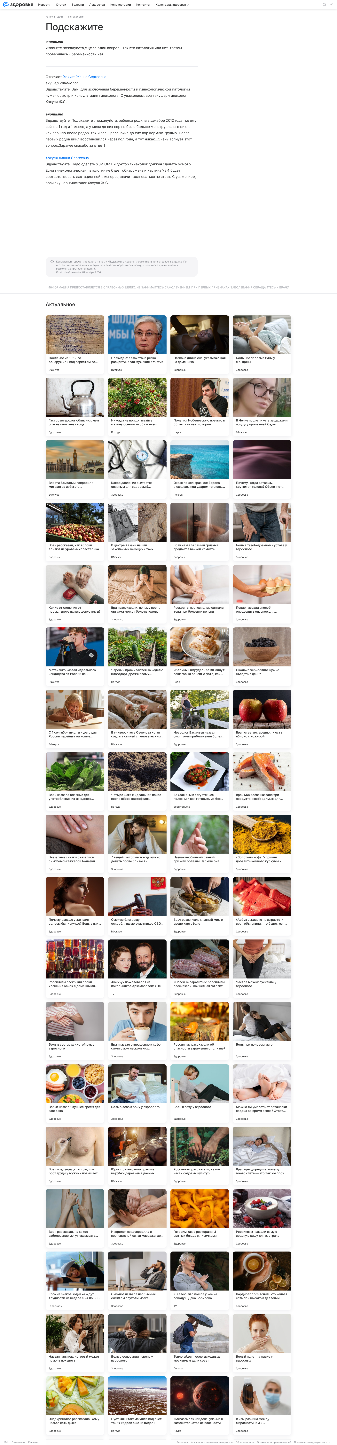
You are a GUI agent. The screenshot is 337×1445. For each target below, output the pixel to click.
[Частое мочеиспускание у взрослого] (262, 968)
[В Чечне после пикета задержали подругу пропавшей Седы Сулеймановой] (262, 407)
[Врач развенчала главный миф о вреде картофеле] (199, 906)
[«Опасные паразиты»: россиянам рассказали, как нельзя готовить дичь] (199, 968)
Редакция (182, 1442)
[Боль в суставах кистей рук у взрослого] (75, 1031)
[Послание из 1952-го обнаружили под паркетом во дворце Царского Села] (75, 344)
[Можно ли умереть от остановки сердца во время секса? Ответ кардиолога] (262, 1093)
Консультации (54, 16)
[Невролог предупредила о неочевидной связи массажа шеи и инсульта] (137, 1218)
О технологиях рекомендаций (274, 1442)
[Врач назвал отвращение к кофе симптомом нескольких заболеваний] (137, 1031)
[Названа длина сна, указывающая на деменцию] (199, 344)
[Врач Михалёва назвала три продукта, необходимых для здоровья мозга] (262, 781)
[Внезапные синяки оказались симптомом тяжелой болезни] (75, 844)
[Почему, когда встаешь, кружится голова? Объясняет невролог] (262, 469)
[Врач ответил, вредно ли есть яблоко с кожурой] (262, 719)
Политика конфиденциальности (312, 1442)
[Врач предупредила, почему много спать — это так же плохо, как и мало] (262, 1156)
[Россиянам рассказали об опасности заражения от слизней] (199, 1031)
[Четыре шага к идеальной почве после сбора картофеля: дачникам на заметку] (137, 781)
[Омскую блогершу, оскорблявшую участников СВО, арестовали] (137, 906)
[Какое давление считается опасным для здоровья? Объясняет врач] (137, 469)
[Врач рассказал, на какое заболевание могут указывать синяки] (75, 1218)
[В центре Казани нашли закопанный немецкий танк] (137, 532)
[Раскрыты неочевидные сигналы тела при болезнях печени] (199, 594)
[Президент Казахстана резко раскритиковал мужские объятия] (137, 344)
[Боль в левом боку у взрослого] (137, 1093)
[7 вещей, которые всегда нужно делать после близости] (137, 844)
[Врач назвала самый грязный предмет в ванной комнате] (199, 532)
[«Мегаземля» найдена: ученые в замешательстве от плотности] (199, 1405)
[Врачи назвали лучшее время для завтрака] (75, 1093)
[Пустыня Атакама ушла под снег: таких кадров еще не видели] (137, 1405)
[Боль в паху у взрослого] (199, 1093)
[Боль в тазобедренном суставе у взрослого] (262, 532)
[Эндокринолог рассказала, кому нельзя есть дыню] (75, 1405)
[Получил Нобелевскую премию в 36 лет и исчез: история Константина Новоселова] (199, 407)
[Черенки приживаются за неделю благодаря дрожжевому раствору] (137, 656)
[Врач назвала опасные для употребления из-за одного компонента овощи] (75, 781)
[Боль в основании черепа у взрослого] (137, 1343)
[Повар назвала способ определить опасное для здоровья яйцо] (262, 594)
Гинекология (76, 16)
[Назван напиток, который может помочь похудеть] (75, 1343)
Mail (6, 1442)
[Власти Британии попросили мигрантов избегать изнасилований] (75, 469)
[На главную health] (21, 4)
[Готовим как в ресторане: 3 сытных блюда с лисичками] (199, 1218)
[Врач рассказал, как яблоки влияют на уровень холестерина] (75, 532)
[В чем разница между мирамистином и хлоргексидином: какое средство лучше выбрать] (262, 1405)
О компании (18, 1442)
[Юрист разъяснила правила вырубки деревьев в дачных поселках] (137, 1156)
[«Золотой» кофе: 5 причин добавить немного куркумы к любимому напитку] (262, 844)
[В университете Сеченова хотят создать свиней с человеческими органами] (137, 719)
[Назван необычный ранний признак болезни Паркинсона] (199, 844)
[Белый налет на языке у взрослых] (262, 1343)
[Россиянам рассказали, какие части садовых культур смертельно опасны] (199, 1156)
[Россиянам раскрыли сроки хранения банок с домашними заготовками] (75, 968)
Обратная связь (245, 1442)
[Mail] (6, 4)
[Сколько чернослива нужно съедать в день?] (262, 656)
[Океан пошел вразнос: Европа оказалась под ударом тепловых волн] (199, 469)
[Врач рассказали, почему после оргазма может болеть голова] (137, 594)
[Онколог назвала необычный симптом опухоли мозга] (137, 1281)
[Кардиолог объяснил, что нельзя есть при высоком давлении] (262, 1281)
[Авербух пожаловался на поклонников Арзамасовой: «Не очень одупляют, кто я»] (137, 968)
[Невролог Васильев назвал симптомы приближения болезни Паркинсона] (199, 719)
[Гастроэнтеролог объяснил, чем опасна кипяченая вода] (75, 407)
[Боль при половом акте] (262, 1031)
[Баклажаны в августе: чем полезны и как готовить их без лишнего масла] (199, 781)
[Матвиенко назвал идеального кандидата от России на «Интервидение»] (75, 656)
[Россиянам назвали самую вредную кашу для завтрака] (262, 1218)
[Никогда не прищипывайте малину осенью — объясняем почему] (137, 407)
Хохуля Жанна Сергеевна (84, 77)
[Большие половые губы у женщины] (262, 344)
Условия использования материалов (212, 1442)
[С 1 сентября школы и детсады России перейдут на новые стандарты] (75, 719)
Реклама (33, 1442)
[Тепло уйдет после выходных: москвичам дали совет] (199, 1343)
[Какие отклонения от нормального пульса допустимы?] (75, 594)
